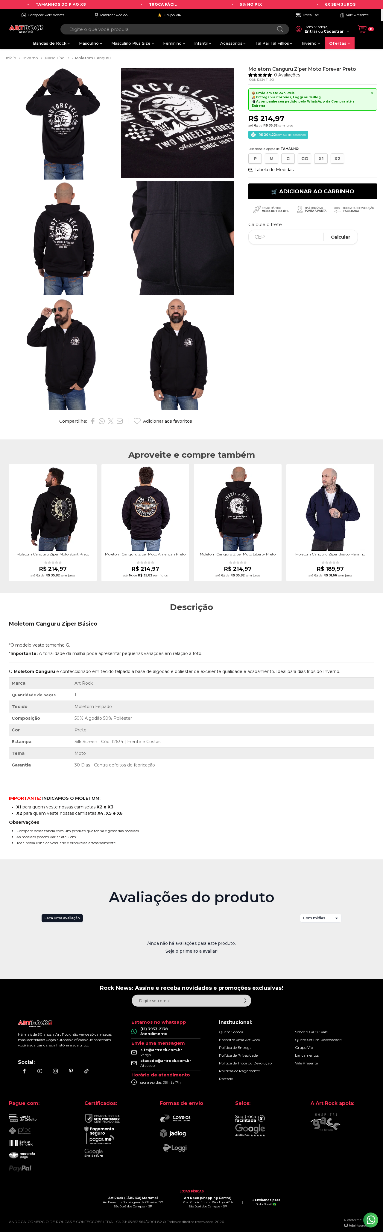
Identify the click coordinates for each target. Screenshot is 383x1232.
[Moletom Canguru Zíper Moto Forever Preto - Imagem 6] (177, 353)
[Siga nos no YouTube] (40, 1071)
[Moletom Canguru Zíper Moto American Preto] (145, 522)
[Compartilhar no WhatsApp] (102, 421)
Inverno (30, 57)
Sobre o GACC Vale (311, 1032)
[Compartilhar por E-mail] (120, 421)
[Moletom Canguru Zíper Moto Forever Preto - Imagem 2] (177, 123)
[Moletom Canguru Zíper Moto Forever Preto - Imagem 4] (177, 238)
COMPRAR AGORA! (53, 548)
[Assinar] (245, 1001)
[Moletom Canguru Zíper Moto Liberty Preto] (237, 522)
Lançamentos (307, 1055)
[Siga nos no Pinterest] (71, 1071)
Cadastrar (334, 31)
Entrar (311, 31)
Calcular (340, 237)
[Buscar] (280, 29)
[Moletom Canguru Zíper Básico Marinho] (330, 522)
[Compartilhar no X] (111, 421)
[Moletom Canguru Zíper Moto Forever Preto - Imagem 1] (62, 123)
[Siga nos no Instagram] (55, 1071)
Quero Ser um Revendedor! (318, 1039)
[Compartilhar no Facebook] (93, 421)
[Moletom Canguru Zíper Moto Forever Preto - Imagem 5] (62, 353)
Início (11, 57)
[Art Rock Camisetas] (26, 29)
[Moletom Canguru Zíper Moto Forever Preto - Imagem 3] (62, 238)
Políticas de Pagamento (239, 1071)
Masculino (55, 57)
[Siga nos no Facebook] (24, 1071)
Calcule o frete (265, 224)
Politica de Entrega (235, 1047)
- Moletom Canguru (91, 57)
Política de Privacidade (238, 1055)
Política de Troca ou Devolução (245, 1063)
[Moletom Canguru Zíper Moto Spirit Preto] (52, 522)
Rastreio (226, 1078)
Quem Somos (231, 1032)
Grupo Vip (304, 1047)
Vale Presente (306, 1063)
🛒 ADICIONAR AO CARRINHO (312, 191)
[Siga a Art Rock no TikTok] (86, 1071)
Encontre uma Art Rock (239, 1039)
